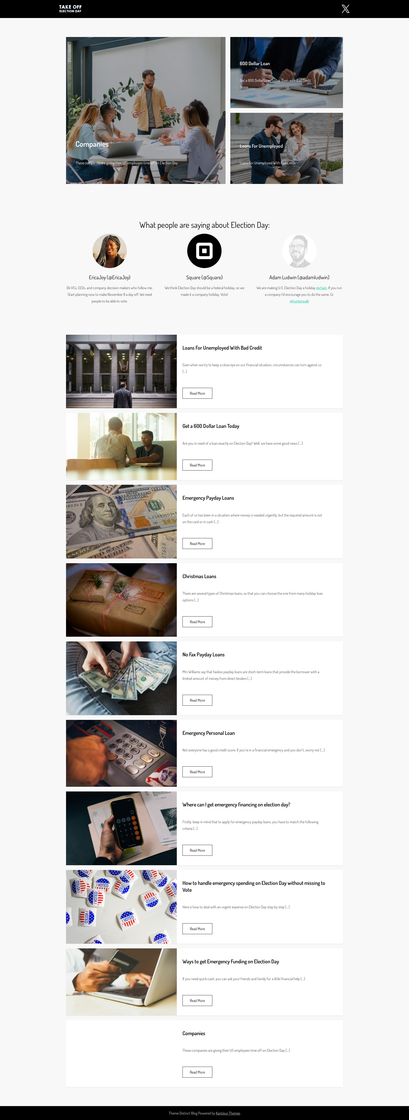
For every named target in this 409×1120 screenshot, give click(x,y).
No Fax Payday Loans (203, 654)
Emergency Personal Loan (208, 732)
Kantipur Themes (228, 1113)
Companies (92, 144)
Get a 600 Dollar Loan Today (210, 425)
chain (323, 287)
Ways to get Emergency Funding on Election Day (230, 961)
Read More (197, 393)
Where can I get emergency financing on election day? (236, 804)
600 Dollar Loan (255, 63)
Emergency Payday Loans (208, 497)
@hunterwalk (299, 301)
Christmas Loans (199, 576)
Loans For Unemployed (261, 146)
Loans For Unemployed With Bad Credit (222, 347)
